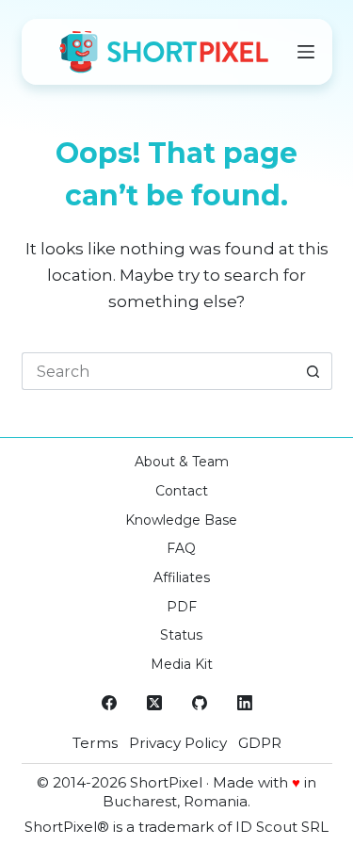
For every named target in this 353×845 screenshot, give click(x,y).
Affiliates (181, 577)
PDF (182, 606)
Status (181, 634)
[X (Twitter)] (154, 702)
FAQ (181, 548)
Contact (181, 490)
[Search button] (313, 371)
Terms (95, 743)
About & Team (182, 461)
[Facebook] (109, 702)
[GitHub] (199, 702)
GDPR (259, 743)
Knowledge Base (181, 520)
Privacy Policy (178, 743)
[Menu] (305, 51)
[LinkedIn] (244, 702)
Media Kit (182, 664)
